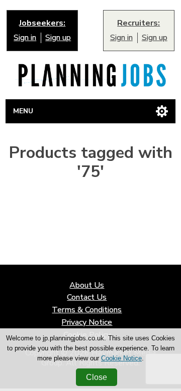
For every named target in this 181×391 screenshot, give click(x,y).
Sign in (25, 38)
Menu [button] (23, 111)
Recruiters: (138, 23)
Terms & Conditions (87, 310)
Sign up (58, 38)
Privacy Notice (86, 322)
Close (96, 377)
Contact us (87, 297)
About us (86, 285)
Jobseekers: (42, 23)
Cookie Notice (121, 358)
